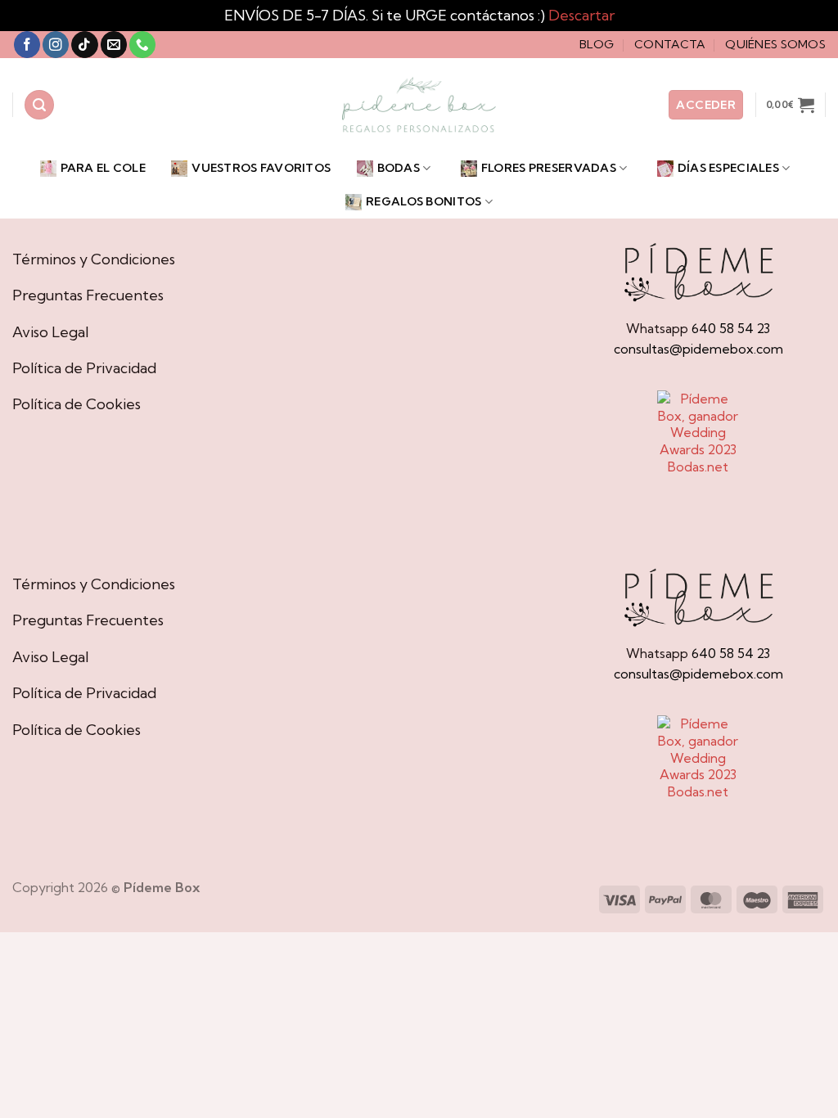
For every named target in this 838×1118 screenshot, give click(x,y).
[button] (39, 104)
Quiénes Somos (775, 44)
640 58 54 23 (731, 328)
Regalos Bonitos (423, 201)
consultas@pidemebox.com (698, 348)
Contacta (669, 44)
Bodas (398, 167)
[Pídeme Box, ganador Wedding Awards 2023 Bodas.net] (698, 433)
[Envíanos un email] (114, 44)
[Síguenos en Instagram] (56, 44)
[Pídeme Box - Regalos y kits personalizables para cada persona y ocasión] (419, 104)
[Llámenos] (142, 44)
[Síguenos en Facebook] (27, 44)
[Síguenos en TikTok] (84, 44)
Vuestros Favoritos (261, 167)
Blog (596, 44)
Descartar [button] (581, 15)
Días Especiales (728, 167)
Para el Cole (103, 167)
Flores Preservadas (548, 167)
